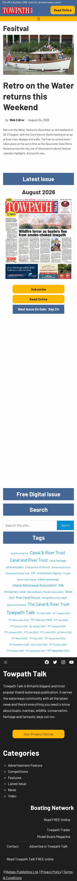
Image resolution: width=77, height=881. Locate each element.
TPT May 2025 (36, 638)
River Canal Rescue (28, 597)
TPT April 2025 (43, 613)
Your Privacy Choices (38, 734)
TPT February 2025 (41, 620)
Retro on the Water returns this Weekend (38, 96)
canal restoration (15, 567)
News (68, 591)
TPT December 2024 (18, 620)
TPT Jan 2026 (61, 620)
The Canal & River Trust (48, 604)
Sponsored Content (16, 604)
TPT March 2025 (19, 638)
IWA (61, 585)
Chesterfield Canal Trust (17, 573)
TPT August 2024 (61, 613)
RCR (11, 597)
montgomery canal (15, 591)
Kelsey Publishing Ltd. (22, 872)
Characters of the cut (37, 567)
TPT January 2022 (19, 626)
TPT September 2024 (58, 650)
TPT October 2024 (58, 644)
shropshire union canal (54, 597)
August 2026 (38, 192)
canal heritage (57, 560)
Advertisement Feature (25, 765)
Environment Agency (49, 573)
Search (65, 525)
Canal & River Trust (47, 552)
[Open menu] (38, 18)
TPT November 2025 (19, 644)
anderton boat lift (19, 553)
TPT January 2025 (13, 632)
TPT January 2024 (56, 626)
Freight (66, 573)
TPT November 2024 (54, 638)
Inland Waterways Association (35, 585)
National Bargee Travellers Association (45, 591)
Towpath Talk (20, 612)
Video (12, 796)
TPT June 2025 (47, 632)
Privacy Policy (51, 872)
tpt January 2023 (37, 626)
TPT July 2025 (31, 632)
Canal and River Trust (29, 560)
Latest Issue (17, 783)
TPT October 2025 (15, 650)
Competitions (18, 771)
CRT (33, 573)
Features (14, 778)
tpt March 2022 (64, 632)
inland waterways (48, 579)
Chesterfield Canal (61, 567)
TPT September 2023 (35, 650)
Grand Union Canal (26, 579)
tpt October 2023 (39, 644)
